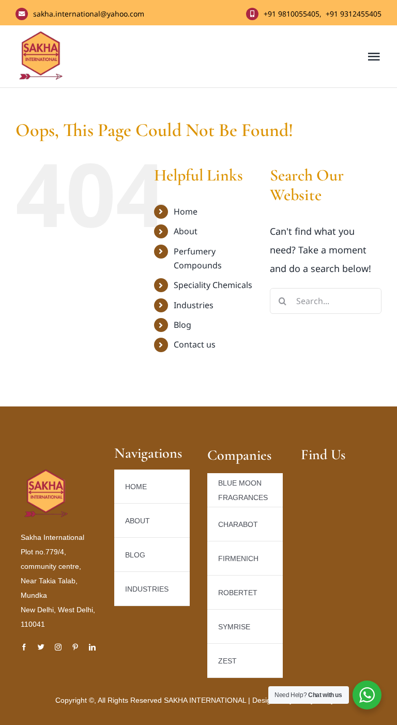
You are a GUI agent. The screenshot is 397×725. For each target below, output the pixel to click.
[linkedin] (92, 647)
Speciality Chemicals (213, 285)
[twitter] (41, 647)
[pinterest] (75, 647)
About (185, 231)
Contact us (195, 344)
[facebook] (24, 647)
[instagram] (58, 647)
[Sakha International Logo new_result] (46, 472)
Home (185, 211)
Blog (182, 324)
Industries (193, 305)
